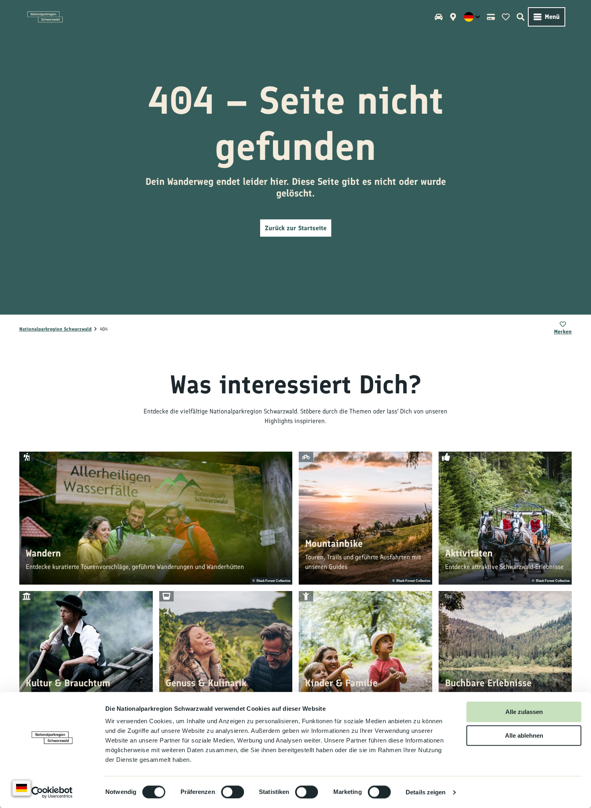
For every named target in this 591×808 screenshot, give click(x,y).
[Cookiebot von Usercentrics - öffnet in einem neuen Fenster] (52, 792)
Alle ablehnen (524, 735)
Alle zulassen (524, 711)
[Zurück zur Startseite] (45, 16)
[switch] (232, 791)
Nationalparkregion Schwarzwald (55, 329)
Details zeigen (425, 792)
